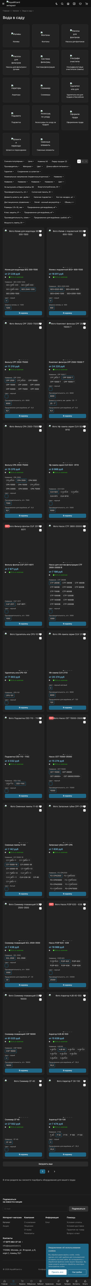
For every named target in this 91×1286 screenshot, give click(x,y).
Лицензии (28, 1226)
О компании (29, 1222)
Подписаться (78, 1209)
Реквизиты (29, 1233)
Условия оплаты (74, 1222)
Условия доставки (75, 1226)
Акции (6, 1226)
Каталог (6, 1222)
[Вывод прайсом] (86, 161)
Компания (29, 1217)
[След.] (54, 1171)
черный (6, 396)
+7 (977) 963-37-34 (12, 1242)
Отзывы (28, 1230)
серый (6, 301)
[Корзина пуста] (86, 3)
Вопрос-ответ (73, 1233)
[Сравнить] (40, 235)
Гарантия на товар (75, 1230)
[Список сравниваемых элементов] (74, 3)
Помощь (71, 1217)
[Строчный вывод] (82, 161)
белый (6, 889)
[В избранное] (40, 231)
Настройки (77, 1272)
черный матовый (50, 688)
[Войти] (68, 3)
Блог (48, 1222)
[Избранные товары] (80, 3)
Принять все (57, 1272)
